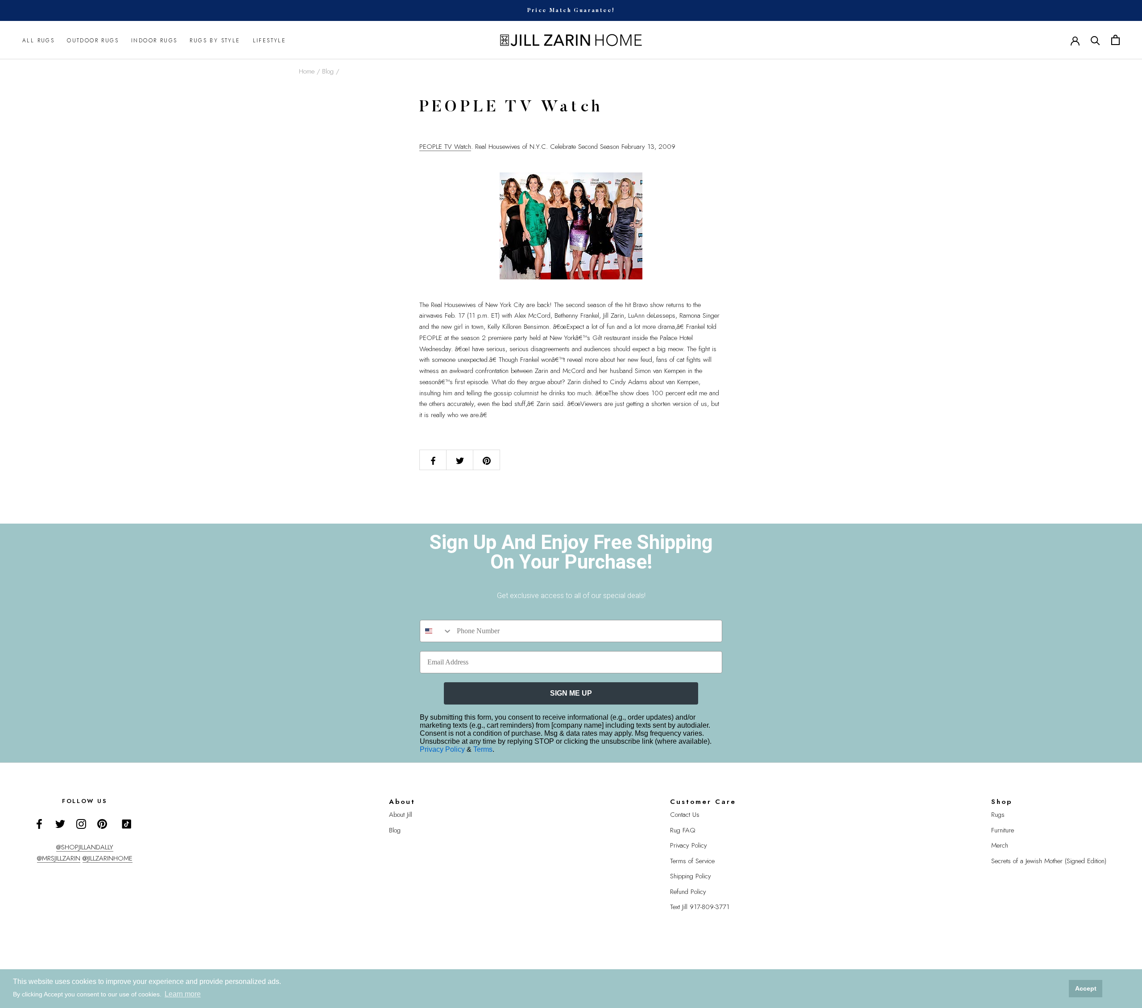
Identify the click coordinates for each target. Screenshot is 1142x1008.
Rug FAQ (682, 830)
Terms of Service (692, 861)
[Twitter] (60, 823)
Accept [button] (1085, 988)
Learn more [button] (183, 994)
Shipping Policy (690, 876)
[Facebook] (39, 823)
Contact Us (684, 815)
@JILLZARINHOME (107, 858)
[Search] (1095, 40)
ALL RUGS (38, 40)
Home (306, 71)
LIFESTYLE (269, 40)
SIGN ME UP (571, 693)
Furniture (1002, 830)
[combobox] (436, 631)
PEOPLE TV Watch (445, 147)
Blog (328, 71)
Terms (482, 749)
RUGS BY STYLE (215, 40)
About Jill (400, 815)
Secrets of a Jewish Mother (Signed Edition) (1048, 861)
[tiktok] (126, 823)
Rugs (998, 815)
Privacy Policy (443, 749)
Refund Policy (688, 892)
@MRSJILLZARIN (58, 858)
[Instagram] (81, 823)
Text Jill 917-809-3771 (699, 907)
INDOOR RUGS (154, 40)
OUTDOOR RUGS (93, 40)
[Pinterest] (102, 823)
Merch (999, 845)
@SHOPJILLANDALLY (84, 847)
